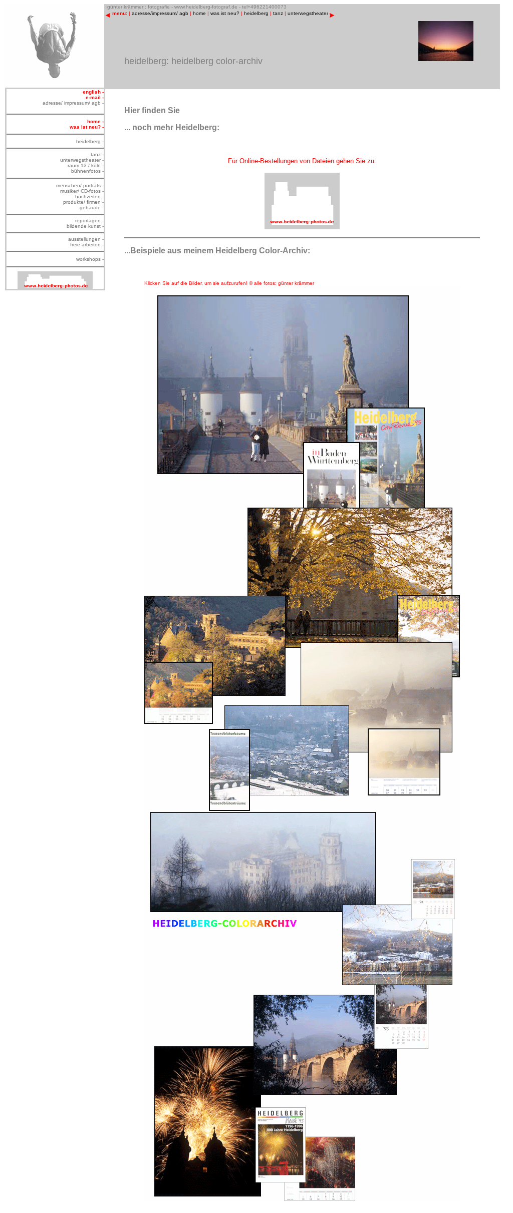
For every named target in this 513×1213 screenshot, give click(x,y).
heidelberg (256, 13)
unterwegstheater (308, 13)
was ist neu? (224, 13)
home (199, 13)
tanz (278, 13)
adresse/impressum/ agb (160, 13)
